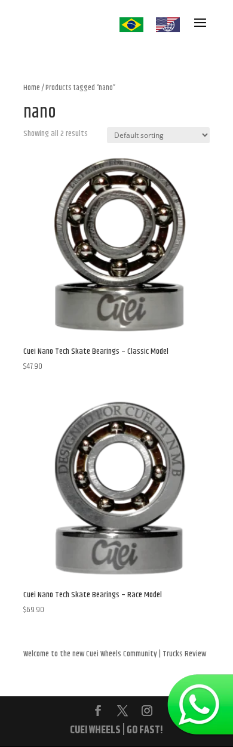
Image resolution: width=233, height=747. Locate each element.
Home (31, 88)
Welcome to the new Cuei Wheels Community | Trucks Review (114, 653)
